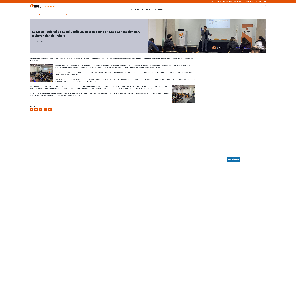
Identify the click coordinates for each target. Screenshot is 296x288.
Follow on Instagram (233, 159)
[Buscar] (265, 6)
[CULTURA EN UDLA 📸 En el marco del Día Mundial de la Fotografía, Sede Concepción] (249, 105)
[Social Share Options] (202, 87)
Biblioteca (258, 1)
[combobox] (230, 6)
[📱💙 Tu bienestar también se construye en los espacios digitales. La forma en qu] (216, 139)
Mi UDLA (212, 1)
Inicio (31, 14)
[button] (31, 109)
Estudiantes (218, 1)
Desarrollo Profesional (227, 1)
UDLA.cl (264, 1)
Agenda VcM (161, 9)
